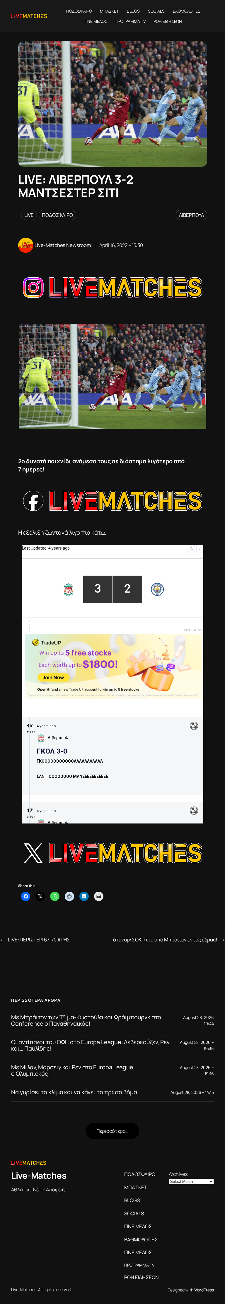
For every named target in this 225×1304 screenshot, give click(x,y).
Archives (178, 1174)
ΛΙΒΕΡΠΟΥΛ (191, 215)
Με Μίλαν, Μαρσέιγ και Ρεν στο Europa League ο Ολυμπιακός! (72, 1070)
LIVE (29, 215)
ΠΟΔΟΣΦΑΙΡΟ (57, 215)
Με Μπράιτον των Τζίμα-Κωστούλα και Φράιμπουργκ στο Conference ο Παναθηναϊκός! (86, 1020)
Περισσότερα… (112, 1131)
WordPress (204, 1290)
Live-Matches (38, 1175)
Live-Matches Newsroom (63, 245)
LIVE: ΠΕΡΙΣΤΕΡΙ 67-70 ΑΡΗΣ (39, 939)
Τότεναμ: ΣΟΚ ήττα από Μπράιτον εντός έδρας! (163, 939)
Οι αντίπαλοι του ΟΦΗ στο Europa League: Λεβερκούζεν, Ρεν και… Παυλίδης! (90, 1045)
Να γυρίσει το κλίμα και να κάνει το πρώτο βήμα (74, 1092)
